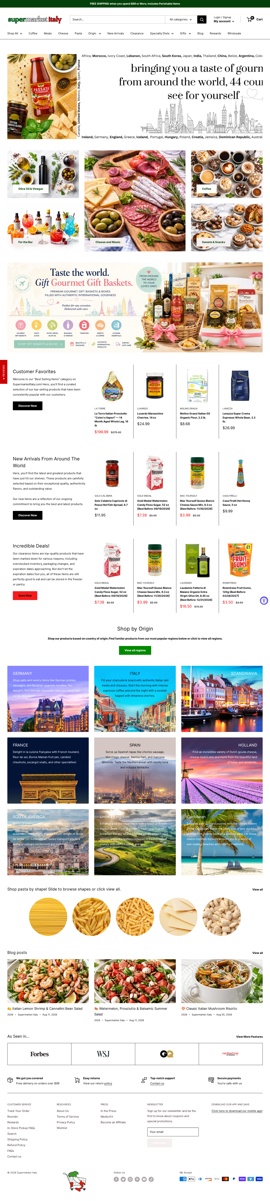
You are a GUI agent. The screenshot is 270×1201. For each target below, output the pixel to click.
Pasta (78, 33)
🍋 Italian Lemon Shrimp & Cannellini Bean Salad (44, 1008)
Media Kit (107, 1116)
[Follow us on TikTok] (151, 1179)
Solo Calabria (103, 495)
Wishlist (62, 1128)
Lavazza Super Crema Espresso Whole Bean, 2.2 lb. (239, 417)
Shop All (12, 33)
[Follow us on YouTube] (144, 1179)
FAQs (10, 1150)
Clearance (137, 33)
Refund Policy (16, 1145)
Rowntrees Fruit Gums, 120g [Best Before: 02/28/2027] (237, 591)
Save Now (25, 595)
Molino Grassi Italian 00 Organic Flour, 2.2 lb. (195, 415)
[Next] (261, 401)
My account (222, 21)
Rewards (215, 33)
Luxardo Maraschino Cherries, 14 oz (150, 415)
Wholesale (234, 33)
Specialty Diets (160, 33)
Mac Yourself (188, 495)
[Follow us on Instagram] (130, 1179)
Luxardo (142, 408)
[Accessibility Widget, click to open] (264, 600)
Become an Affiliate (113, 1122)
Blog (200, 33)
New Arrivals (115, 33)
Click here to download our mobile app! (237, 1111)
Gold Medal (144, 495)
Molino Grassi (188, 408)
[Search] (201, 19)
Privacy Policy (66, 1122)
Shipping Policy (17, 1139)
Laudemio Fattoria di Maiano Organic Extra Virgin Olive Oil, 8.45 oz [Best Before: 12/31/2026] (196, 593)
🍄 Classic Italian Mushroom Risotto (209, 1008)
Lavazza (228, 408)
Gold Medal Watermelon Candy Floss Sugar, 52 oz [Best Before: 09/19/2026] (153, 504)
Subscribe (160, 1143)
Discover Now (27, 405)
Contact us (157, 1083)
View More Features (249, 1036)
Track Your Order (18, 1111)
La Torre (100, 408)
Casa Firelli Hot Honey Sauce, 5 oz (236, 502)
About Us (63, 1111)
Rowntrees (229, 583)
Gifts (183, 33)
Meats (48, 33)
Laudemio (186, 583)
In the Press (108, 1111)
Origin (92, 33)
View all (257, 889)
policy (108, 1083)
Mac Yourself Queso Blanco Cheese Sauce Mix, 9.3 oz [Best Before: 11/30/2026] (197, 504)
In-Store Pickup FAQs (21, 1128)
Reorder (12, 1116)
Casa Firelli (230, 495)
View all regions (135, 650)
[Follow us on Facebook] (116, 1179)
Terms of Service (68, 1116)
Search (12, 1133)
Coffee (33, 33)
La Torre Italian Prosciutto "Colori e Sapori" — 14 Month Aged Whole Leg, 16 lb (111, 419)
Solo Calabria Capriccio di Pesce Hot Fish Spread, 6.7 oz (111, 504)
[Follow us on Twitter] (123, 1179)
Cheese (63, 33)
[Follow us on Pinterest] (137, 1179)
